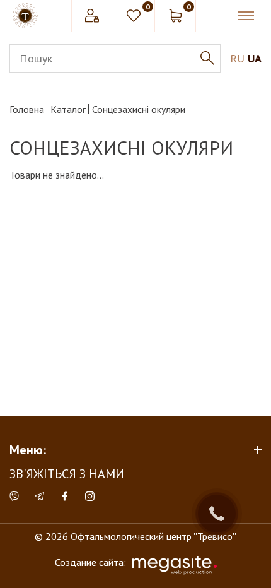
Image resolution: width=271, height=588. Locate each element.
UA (255, 58)
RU (237, 58)
